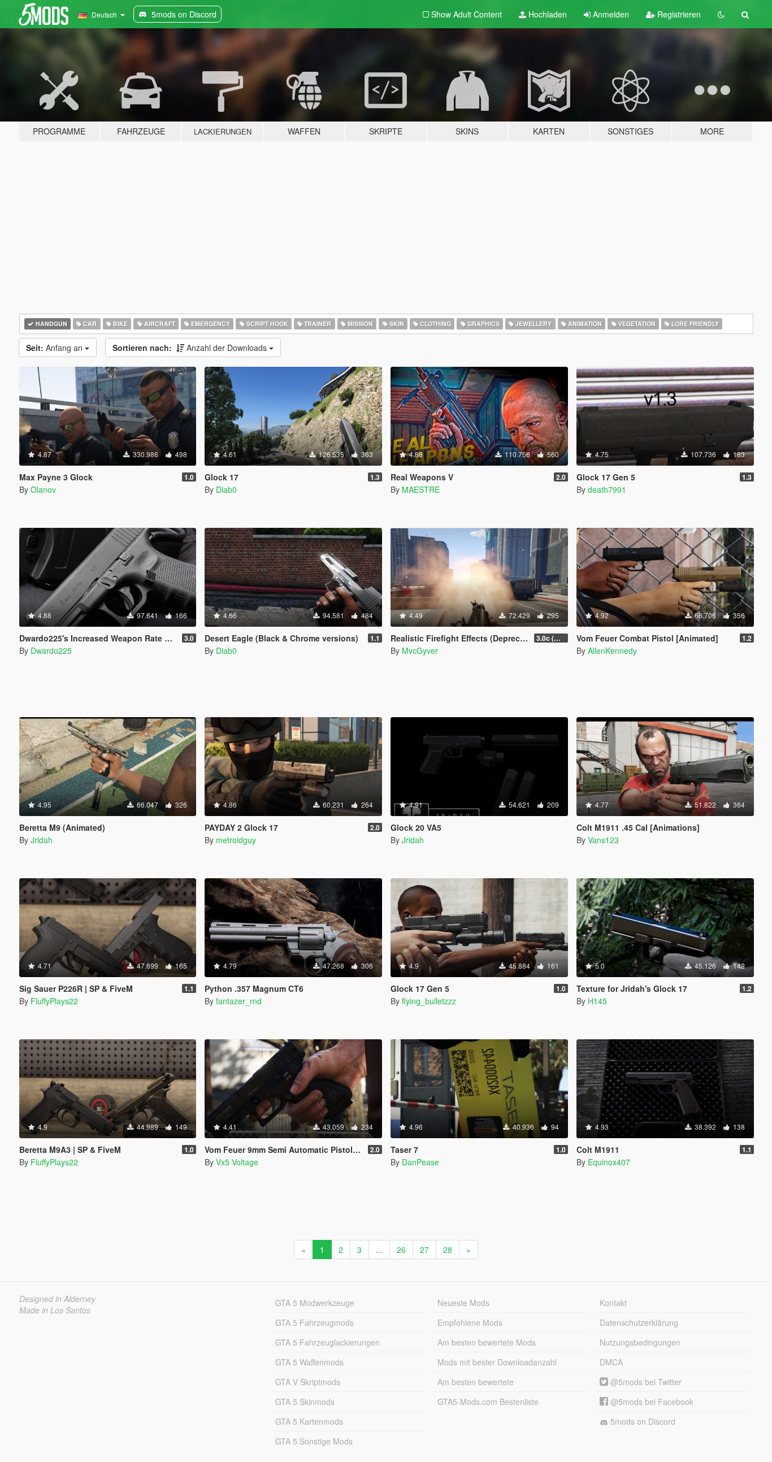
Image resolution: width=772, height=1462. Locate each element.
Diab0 (226, 489)
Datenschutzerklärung (639, 1322)
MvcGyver (420, 650)
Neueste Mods (463, 1302)
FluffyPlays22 (54, 1001)
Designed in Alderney (57, 1298)
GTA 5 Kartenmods (309, 1421)
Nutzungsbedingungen (640, 1342)
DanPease (420, 1162)
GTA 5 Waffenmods (309, 1362)
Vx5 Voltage (237, 1162)
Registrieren (678, 14)
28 (447, 1249)
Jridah (42, 839)
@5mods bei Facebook (650, 1401)
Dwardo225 (51, 650)
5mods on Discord (641, 1421)
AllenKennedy (612, 650)
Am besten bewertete (475, 1381)
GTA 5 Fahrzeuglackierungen (327, 1342)
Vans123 (603, 839)
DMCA (611, 1362)
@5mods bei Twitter (645, 1381)
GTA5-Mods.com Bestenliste (488, 1401)
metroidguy (236, 839)
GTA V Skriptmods (307, 1381)
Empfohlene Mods (469, 1322)
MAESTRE (421, 489)
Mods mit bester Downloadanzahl (497, 1362)
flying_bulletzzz (429, 1001)
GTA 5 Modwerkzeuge (314, 1302)
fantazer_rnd (239, 1001)
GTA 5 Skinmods (305, 1401)
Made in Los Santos (54, 1310)
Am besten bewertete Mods (486, 1342)
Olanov (43, 489)
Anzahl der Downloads (190, 347)
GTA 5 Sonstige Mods (314, 1441)
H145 (597, 1001)
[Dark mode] (721, 14)
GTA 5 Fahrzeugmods (314, 1322)
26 (401, 1249)
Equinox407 (609, 1162)
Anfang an (55, 347)
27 (424, 1249)
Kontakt (613, 1302)
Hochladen (546, 14)
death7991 (607, 489)
